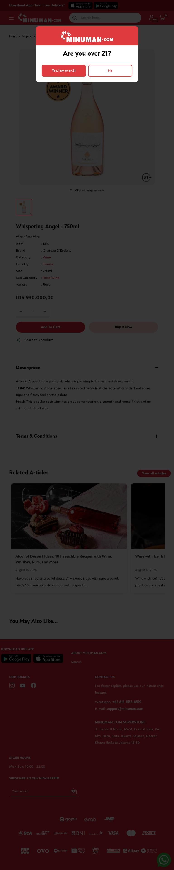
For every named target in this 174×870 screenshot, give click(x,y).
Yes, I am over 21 (64, 71)
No (110, 71)
